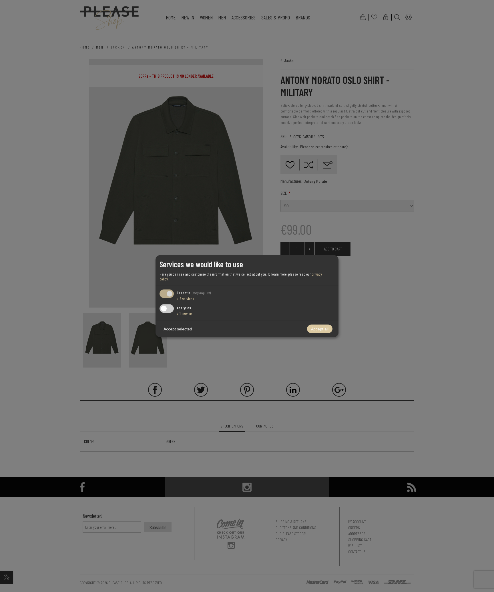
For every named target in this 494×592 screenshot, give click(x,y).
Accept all (319, 328)
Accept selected (178, 328)
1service (184, 313)
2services (185, 298)
